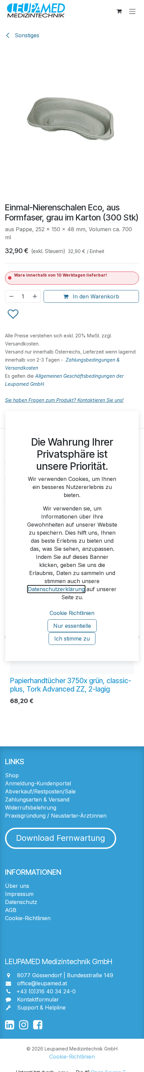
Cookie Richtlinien (72, 613)
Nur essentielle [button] (72, 625)
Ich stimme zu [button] (72, 638)
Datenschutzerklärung (56, 589)
